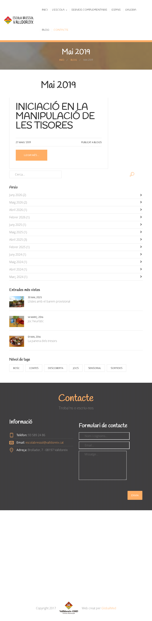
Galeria (130, 10)
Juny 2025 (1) (17, 225)
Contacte (61, 30)
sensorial (94, 368)
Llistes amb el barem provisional (49, 301)
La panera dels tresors (42, 341)
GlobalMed (108, 608)
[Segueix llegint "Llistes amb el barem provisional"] (18, 301)
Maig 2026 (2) (18, 202)
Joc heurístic (36, 321)
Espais (116, 10)
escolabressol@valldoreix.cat (45, 442)
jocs (76, 368)
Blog (45, 30)
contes (33, 368)
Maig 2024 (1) (18, 262)
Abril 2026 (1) (18, 210)
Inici (45, 10)
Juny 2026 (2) (17, 195)
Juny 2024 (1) (17, 254)
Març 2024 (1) (18, 277)
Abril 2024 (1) (18, 269)
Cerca (132, 174)
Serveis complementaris (89, 10)
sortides (116, 368)
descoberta (55, 368)
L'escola (58, 10)
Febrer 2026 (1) (19, 217)
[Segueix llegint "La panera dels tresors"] (18, 341)
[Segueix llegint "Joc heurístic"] (18, 321)
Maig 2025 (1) (18, 232)
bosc (16, 368)
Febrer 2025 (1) (19, 247)
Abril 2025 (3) (18, 240)
